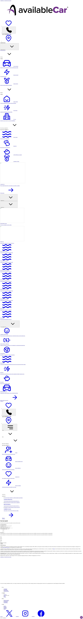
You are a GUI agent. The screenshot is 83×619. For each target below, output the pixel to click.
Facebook (5, 607)
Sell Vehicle (5, 589)
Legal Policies (6, 602)
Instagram (5, 606)
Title (1, 524)
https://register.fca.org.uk (6, 547)
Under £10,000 (6, 590)
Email (1, 527)
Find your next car (3, 49)
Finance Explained (6, 600)
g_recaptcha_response (3, 542)
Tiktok (5, 609)
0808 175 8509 (9, 33)
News (4, 596)
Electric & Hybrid (6, 591)
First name (2, 525)
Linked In (5, 608)
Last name (1, 526)
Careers (5, 595)
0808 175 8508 (9, 34)
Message (1, 532)
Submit (1, 543)
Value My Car (2, 200)
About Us (5, 594)
